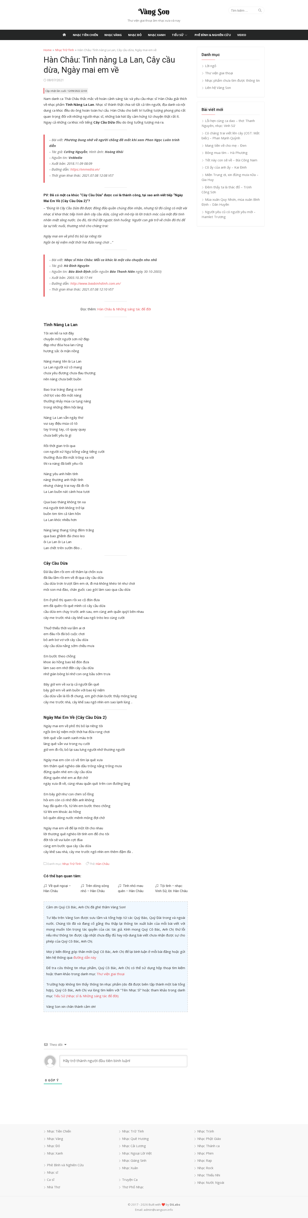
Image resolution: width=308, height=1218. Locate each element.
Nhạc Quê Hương (135, 1138)
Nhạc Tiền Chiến (85, 35)
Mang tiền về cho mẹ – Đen (225, 145)
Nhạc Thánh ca (208, 1146)
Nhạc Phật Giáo (209, 1138)
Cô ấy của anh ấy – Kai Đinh (226, 167)
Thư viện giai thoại (110, 974)
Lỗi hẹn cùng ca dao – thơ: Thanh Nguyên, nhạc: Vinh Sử (228, 123)
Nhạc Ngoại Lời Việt (137, 1153)
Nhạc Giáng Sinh (134, 1160)
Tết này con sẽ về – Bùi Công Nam (231, 160)
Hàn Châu (102, 864)
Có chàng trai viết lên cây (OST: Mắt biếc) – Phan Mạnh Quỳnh (231, 135)
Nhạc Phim (205, 1153)
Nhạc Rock (205, 1168)
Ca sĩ (50, 1179)
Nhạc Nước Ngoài (210, 1182)
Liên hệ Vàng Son (218, 87)
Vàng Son (154, 11)
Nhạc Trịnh (205, 1131)
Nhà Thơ (53, 1187)
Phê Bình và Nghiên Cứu (65, 1165)
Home (48, 50)
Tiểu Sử (178, 35)
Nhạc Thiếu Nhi (208, 1175)
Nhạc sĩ (52, 1172)
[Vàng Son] (64, 35)
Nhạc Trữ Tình (64, 50)
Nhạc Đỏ (135, 35)
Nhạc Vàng (113, 35)
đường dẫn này (84, 957)
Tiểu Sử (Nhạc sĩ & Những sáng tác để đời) (86, 996)
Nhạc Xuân (130, 1168)
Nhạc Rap (204, 1160)
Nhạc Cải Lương (134, 1146)
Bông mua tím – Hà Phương (226, 152)
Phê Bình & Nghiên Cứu (213, 35)
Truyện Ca (130, 1179)
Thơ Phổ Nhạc (133, 1187)
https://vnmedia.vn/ (85, 169)
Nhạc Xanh (156, 35)
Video (241, 35)
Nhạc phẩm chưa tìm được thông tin (232, 80)
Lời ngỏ (210, 65)
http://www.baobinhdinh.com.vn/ (95, 283)
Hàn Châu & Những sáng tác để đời (124, 309)
